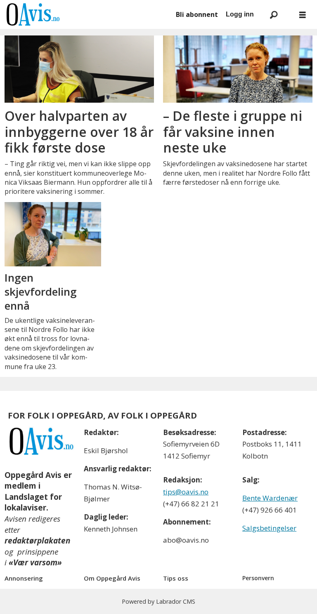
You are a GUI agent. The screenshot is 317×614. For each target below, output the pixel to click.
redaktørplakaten (37, 540)
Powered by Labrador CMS (158, 601)
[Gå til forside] (86, 14)
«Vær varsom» (35, 562)
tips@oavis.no (185, 491)
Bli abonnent (197, 14)
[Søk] (273, 14)
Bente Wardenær (270, 498)
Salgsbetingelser (269, 528)
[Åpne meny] (302, 14)
